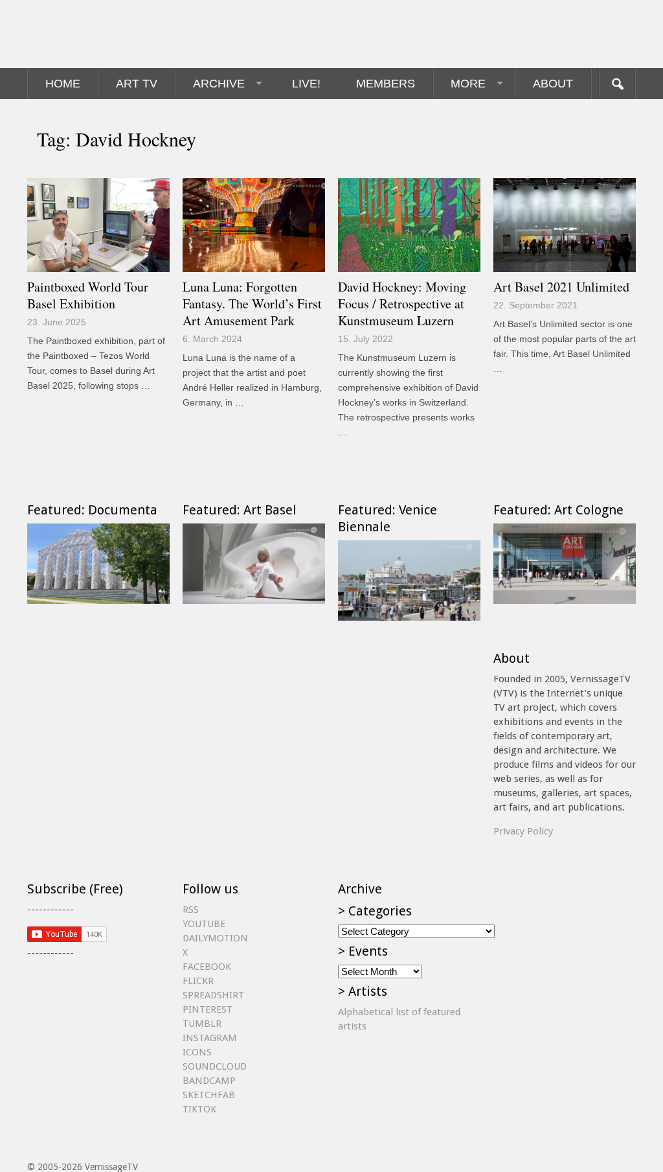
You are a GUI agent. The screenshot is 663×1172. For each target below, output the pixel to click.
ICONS (197, 1052)
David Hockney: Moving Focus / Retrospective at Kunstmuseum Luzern (402, 303)
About (553, 83)
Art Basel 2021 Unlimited (561, 286)
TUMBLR (202, 1023)
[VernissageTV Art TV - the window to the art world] (92, 34)
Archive (219, 83)
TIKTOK (199, 1109)
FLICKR (198, 981)
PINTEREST (207, 1009)
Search (617, 83)
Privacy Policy (523, 831)
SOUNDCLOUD (215, 1066)
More (468, 83)
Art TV (136, 83)
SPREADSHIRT (213, 995)
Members (385, 83)
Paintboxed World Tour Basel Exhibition (87, 295)
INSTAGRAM (210, 1038)
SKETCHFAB (209, 1095)
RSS (191, 909)
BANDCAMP (209, 1080)
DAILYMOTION (215, 938)
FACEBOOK (207, 966)
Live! (306, 83)
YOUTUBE (204, 924)
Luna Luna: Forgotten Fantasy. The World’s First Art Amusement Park (252, 303)
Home (62, 83)
